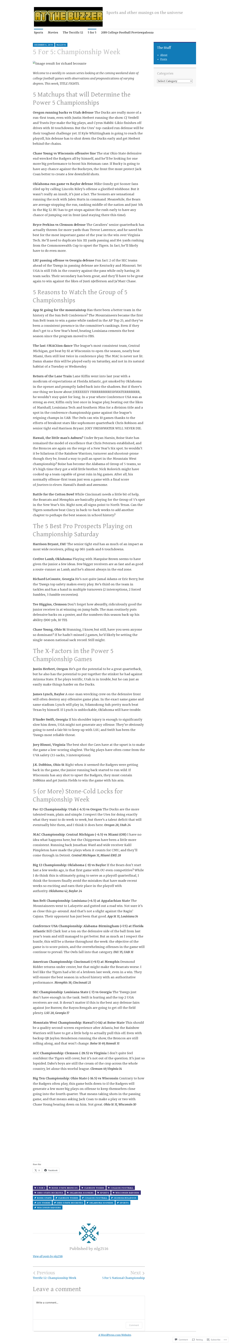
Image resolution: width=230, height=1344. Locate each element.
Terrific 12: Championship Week (54, 1275)
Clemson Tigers (94, 1188)
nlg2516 (61, 45)
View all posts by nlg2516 (48, 1256)
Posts (163, 59)
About (163, 54)
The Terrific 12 (73, 32)
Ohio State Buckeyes (50, 1193)
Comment (134, 1325)
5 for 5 (92, 32)
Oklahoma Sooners (82, 1193)
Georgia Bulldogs (125, 1198)
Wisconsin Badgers (127, 1193)
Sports (38, 32)
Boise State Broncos (65, 1188)
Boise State (44, 1198)
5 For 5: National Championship (123, 1275)
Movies (53, 32)
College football (122, 1188)
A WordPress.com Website (114, 1334)
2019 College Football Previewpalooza (127, 32)
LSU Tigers (43, 1203)
